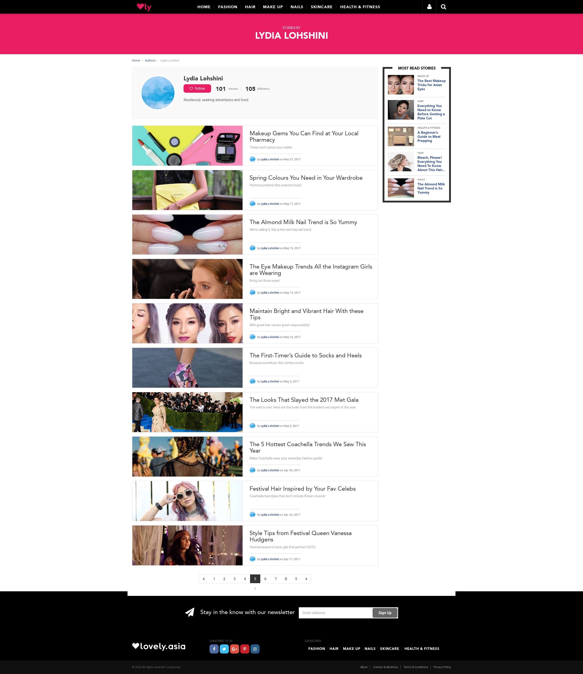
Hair (250, 7)
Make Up (273, 7)
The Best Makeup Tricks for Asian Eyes (431, 85)
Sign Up (384, 613)
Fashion (228, 7)
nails (421, 179)
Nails (297, 7)
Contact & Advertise (385, 667)
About (364, 667)
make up (423, 76)
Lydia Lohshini (270, 159)
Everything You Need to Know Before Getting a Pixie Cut (431, 112)
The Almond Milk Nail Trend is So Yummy (431, 188)
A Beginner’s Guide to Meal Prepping (428, 137)
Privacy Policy (442, 667)
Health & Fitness (360, 7)
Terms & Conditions (416, 667)
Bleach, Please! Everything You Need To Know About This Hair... (431, 164)
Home (204, 7)
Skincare (322, 7)
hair (420, 101)
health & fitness (428, 127)
